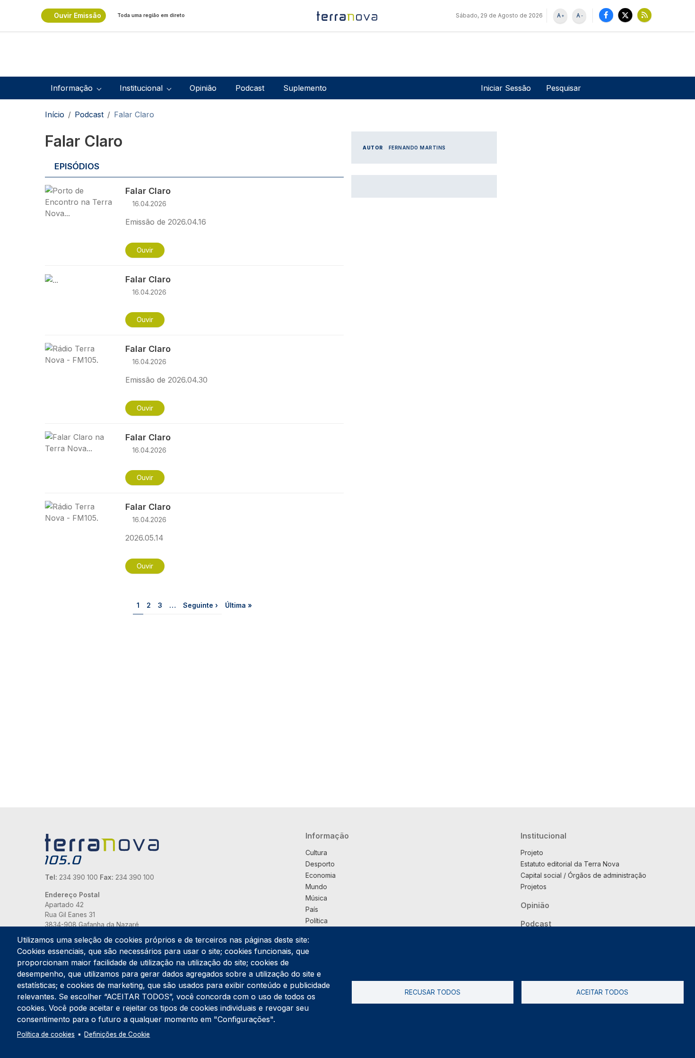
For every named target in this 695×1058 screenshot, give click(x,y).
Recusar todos (432, 992)
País (311, 909)
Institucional (543, 835)
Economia (320, 875)
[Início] (347, 15)
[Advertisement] (422, 351)
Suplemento (305, 88)
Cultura (316, 852)
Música (316, 898)
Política (316, 921)
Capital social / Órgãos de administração (583, 875)
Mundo (316, 887)
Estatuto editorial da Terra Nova (570, 864)
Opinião (203, 88)
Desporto (320, 864)
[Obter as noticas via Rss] (644, 14)
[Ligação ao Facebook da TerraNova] (606, 14)
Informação (327, 835)
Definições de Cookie (117, 1034)
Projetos (534, 887)
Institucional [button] (141, 88)
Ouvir (145, 250)
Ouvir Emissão (77, 15)
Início (54, 114)
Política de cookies (46, 1034)
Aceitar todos (602, 992)
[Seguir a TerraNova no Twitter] (625, 14)
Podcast (249, 88)
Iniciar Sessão (506, 88)
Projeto (532, 852)
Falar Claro (148, 191)
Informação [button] (72, 88)
